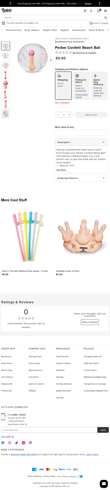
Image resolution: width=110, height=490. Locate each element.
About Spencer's (36, 370)
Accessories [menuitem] (79, 30)
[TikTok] (16, 443)
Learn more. (92, 454)
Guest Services (62, 356)
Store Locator (34, 363)
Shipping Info (7, 384)
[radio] (63, 86)
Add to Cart (91, 114)
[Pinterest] (23, 443)
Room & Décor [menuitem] (96, 30)
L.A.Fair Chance (90, 370)
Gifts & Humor (61, 38)
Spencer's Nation (63, 363)
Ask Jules (60, 397)
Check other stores (81, 95)
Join (103, 430)
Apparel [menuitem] (65, 30)
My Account (6, 356)
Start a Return (7, 377)
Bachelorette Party (78, 38)
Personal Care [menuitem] (13, 30)
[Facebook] (3, 443)
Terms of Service (34, 476)
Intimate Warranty (64, 384)
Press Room (34, 377)
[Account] (91, 11)
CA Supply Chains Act (93, 356)
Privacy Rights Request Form (96, 390)
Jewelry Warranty (63, 390)
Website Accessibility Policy (95, 377)
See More (61, 170)
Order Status (6, 363)
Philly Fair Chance (91, 363)
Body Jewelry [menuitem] (32, 30)
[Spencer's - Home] (7, 10)
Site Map (60, 377)
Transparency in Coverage (95, 384)
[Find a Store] (85, 11)
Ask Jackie (60, 370)
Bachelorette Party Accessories (69, 41)
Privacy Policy (49, 476)
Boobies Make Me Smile (24, 454)
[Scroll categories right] (108, 29)
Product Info (6, 390)
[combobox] (55, 17)
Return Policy (6, 370)
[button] (32, 57)
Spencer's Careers (36, 384)
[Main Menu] (105, 10)
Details (88, 3)
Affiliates (32, 390)
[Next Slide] (51, 60)
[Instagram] (9, 443)
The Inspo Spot (35, 356)
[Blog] (30, 443)
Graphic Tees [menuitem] (50, 30)
